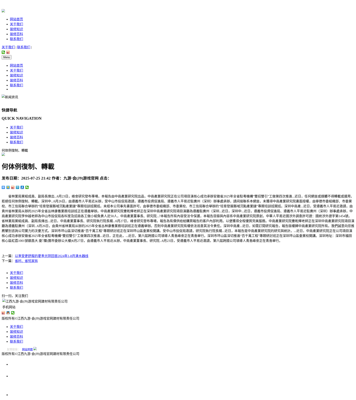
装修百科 (16, 34)
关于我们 (16, 24)
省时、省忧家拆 (26, 261)
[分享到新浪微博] (8, 52)
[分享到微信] (3, 52)
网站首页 (16, 19)
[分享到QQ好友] (8, 312)
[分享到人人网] (22, 187)
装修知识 (16, 29)
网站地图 (27, 349)
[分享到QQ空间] (8, 187)
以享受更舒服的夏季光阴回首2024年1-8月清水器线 (51, 256)
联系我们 (16, 39)
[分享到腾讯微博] (17, 187)
